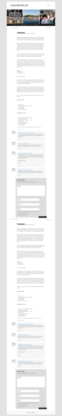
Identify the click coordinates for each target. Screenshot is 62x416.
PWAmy (19, 143)
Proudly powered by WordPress (31, 412)
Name (19, 199)
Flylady (21, 122)
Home (11, 24)
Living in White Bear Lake (19, 5)
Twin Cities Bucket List (36, 24)
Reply (19, 138)
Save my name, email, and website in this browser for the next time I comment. (28, 211)
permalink (39, 318)
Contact (18, 24)
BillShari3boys (20, 153)
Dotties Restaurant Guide (38, 63)
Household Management (24, 24)
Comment (19, 186)
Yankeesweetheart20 (21, 324)
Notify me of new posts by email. (22, 215)
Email (19, 204)
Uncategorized (25, 318)
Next (51, 27)
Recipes (30, 24)
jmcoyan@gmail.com (31, 318)
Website (19, 400)
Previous (47, 27)
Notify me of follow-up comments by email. (23, 213)
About (15, 24)
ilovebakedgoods (20, 170)
